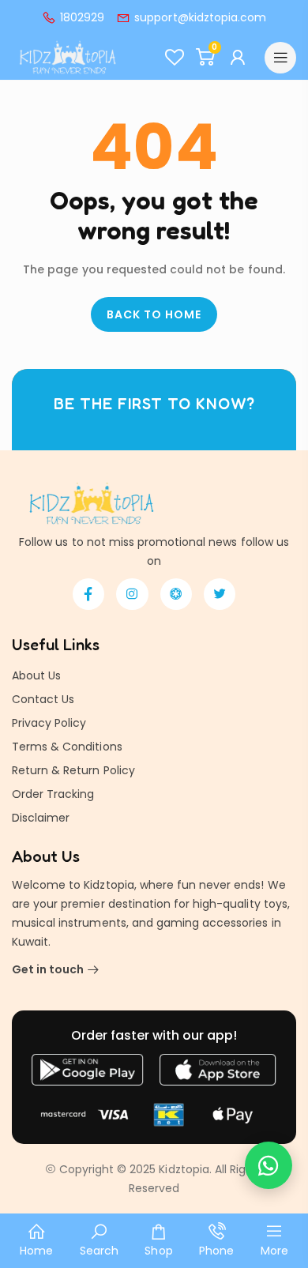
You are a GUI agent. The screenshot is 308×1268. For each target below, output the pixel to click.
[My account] (240, 58)
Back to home (154, 314)
